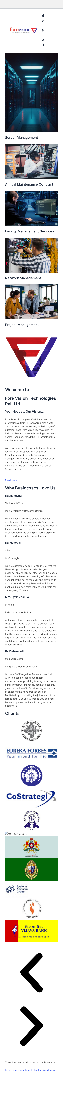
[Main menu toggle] (51, 30)
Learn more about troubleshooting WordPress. (30, 1070)
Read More (11, 480)
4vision (42, 30)
